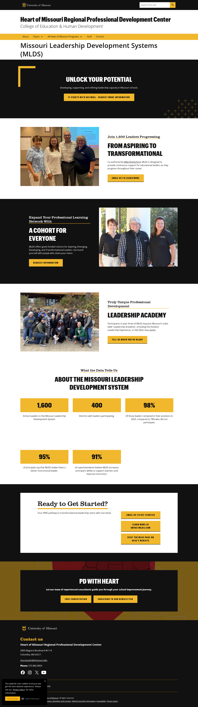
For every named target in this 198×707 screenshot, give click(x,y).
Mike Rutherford (132, 161)
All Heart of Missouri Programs (65, 36)
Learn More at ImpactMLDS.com (140, 526)
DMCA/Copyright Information (84, 701)
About (25, 36)
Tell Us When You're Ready (127, 339)
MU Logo (24, 5)
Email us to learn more (126, 178)
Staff (89, 36)
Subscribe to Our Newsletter (115, 599)
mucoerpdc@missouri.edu (33, 660)
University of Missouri (39, 5)
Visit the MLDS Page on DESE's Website (140, 539)
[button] (30, 698)
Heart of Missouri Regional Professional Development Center (95, 19)
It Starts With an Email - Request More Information (99, 97)
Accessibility (101, 701)
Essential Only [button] (12, 699)
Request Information (45, 262)
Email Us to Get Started (140, 515)
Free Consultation (76, 599)
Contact (100, 36)
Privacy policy (112, 701)
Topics (38, 36)
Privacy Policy (19, 689)
